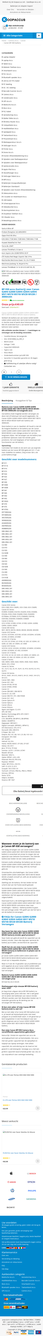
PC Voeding (7, 84)
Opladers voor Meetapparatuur (15, 162)
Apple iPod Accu (9, 169)
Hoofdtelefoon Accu (10, 128)
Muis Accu (7, 108)
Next (39, 272)
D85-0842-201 (7, 531)
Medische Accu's (9, 105)
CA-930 (4, 556)
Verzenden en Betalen (25, 9)
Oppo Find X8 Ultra (9, 235)
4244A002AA (6, 523)
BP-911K (5, 466)
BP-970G (5, 509)
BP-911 (4, 463)
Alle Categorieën (14, 35)
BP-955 (4, 498)
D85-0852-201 (7, 534)
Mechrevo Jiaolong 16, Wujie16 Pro (15, 264)
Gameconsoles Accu (11, 166)
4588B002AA (6, 528)
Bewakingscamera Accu (12, 220)
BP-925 (4, 477)
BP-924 (4, 474)
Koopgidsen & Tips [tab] (24, 400)
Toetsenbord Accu (10, 135)
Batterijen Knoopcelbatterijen (14, 183)
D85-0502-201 (7, 591)
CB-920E (5, 567)
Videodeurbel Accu (10, 207)
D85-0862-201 (7, 537)
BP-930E (5, 485)
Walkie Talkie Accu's (10, 118)
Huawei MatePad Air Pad (11, 242)
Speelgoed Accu (9, 132)
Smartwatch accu (10, 71)
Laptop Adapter (9, 57)
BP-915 (4, 471)
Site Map (5, 1269)
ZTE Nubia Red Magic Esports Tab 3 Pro (17, 257)
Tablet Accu (7, 64)
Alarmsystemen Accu (11, 210)
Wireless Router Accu (11, 122)
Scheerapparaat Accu (11, 203)
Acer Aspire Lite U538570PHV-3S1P (15, 253)
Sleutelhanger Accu (10, 173)
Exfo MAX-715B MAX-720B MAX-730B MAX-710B (20, 239)
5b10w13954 (28, 1320)
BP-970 (4, 504)
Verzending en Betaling (11, 1259)
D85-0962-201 (7, 542)
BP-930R (5, 488)
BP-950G (5, 501)
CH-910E (5, 577)
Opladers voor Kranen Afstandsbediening (19, 190)
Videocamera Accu (10, 193)
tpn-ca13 (11, 1324)
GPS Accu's (7, 101)
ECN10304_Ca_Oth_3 (16, 339)
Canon (23, 41)
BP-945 (4, 493)
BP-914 (4, 468)
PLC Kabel (7, 111)
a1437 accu (29, 1322)
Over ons (5, 1255)
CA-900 (4, 545)
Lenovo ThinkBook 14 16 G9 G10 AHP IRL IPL (18, 267)
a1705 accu (20, 1324)
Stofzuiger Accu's (9, 145)
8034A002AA (6, 586)
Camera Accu (13, 41)
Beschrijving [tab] (7, 400)
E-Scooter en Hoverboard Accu (15, 197)
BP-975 (4, 507)
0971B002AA (6, 512)
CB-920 (4, 564)
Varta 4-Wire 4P (8, 228)
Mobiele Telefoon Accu (12, 67)
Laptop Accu (8, 60)
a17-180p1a (28, 1326)
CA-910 (4, 547)
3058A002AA (6, 520)
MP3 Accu (7, 180)
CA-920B (5, 553)
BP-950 (4, 496)
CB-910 (4, 561)
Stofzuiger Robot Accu (11, 176)
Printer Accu (8, 149)
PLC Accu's (7, 74)
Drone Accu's (8, 152)
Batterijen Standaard (11, 186)
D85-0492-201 (7, 588)
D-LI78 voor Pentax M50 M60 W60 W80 (17, 1100)
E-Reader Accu (8, 217)
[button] (21, 27)
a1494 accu (31, 1324)
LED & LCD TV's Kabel (11, 81)
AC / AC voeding (9, 88)
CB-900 (4, 558)
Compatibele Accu (10, 125)
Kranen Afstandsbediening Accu (15, 156)
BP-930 (4, 482)
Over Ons (10, 9)
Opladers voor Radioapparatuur (15, 159)
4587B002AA (6, 526)
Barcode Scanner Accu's (12, 91)
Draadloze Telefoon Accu (12, 214)
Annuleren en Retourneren (20, 12)
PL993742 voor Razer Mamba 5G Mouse (18, 1153)
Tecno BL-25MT (7, 246)
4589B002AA (6, 580)
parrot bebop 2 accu (15, 1322)
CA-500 (4, 569)
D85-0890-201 (7, 594)
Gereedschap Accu (10, 115)
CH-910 (4, 575)
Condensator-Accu (10, 98)
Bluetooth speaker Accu (12, 77)
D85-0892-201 (7, 597)
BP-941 (4, 490)
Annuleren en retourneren (12, 1262)
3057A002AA (6, 518)
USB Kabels (7, 200)
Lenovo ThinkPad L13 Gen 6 (12, 249)
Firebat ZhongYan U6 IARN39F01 (14, 232)
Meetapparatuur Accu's (12, 142)
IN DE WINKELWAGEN (17, 377)
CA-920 (4, 550)
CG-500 (4, 572)
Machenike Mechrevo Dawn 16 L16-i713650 (18, 260)
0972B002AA (6, 515)
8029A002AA (6, 583)
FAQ (3, 1265)
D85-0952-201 (7, 539)
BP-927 (4, 479)
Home (4, 41)
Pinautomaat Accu (10, 139)
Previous (3, 272)
